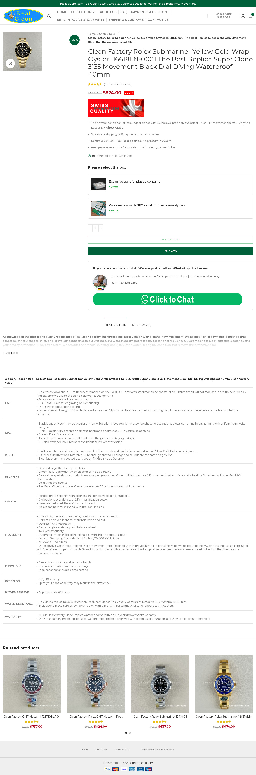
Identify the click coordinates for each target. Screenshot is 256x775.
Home (92, 33)
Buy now (170, 251)
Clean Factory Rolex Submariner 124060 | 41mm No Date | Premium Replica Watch (160, 718)
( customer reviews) (117, 84)
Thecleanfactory (142, 763)
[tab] (116, 323)
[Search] (49, 16)
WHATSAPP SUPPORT (224, 16)
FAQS (85, 749)
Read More (11, 352)
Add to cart (170, 239)
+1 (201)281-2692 (126, 282)
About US (101, 749)
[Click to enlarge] (10, 63)
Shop (102, 33)
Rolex (113, 33)
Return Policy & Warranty (157, 749)
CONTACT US (122, 749)
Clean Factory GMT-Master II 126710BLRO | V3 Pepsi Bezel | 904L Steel (32, 718)
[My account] (243, 16)
